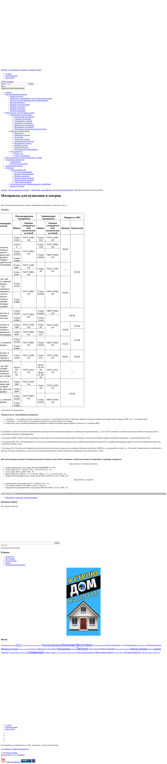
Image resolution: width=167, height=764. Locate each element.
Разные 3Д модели (17, 186)
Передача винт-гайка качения (26, 149)
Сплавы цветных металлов (18, 652)
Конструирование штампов (16, 94)
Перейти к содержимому (10, 70)
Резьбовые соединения (23, 123)
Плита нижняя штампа (122, 649)
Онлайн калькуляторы (14, 166)
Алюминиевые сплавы (8, 645)
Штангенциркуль (132, 652)
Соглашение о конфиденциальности (15, 749)
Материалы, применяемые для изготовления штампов (31, 98)
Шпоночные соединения (24, 125)
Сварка (157, 648)
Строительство (61, 652)
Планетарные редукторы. (24, 141)
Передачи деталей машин (20, 131)
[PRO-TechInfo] (7, 82)
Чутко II (4, 755)
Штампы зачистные (17, 107)
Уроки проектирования (85, 652)
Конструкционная (112, 645)
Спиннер (4, 652)
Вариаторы (19, 133)
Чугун (122, 652)
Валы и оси (19, 154)
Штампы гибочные (17, 109)
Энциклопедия (156, 652)
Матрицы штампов (22, 176)
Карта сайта (10, 78)
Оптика (73, 649)
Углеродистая (70, 652)
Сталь (46, 652)
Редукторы (19, 137)
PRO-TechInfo (12, 753)
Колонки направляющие (24, 174)
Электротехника (146, 652)
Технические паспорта (18, 164)
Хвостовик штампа (104, 652)
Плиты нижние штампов (24, 180)
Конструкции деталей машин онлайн (19, 113)
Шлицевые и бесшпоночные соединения (30, 129)
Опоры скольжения (22, 156)
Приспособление (139, 648)
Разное (150, 649)
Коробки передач (21, 145)
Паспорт (82, 648)
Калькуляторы (10, 561)
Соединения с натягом (23, 121)
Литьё (144, 645)
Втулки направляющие (23, 172)
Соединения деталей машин (21, 115)
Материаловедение (153, 645)
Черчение (116, 652)
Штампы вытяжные (17, 111)
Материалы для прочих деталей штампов (21, 498)
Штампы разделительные (20, 105)
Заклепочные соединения (24, 117)
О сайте (8, 74)
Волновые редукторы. (23, 143)
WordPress (21, 755)
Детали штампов (51, 644)
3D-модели (9, 168)
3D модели (9, 557)
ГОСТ (18, 645)
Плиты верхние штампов (24, 178)
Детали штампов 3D (18, 170)
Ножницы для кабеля (47, 649)
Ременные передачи (22, 135)
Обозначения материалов (15, 565)
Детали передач (16, 151)
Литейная (139, 645)
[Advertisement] (69, 35)
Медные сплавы (23, 649)
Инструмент (84, 644)
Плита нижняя (108, 648)
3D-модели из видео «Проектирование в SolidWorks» (30, 184)
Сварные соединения (23, 119)
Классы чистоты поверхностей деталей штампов (29, 100)
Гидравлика (25, 645)
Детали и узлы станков (35, 645)
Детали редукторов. (22, 139)
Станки (53, 652)
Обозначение (64, 648)
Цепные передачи (21, 147)
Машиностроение (9, 648)
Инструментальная (99, 645)
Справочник (35, 652)
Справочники (15, 162)
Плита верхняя (94, 649)
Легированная (131, 645)
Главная (8, 92)
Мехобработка (32, 649)
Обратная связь (11, 76)
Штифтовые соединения (24, 127)
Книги (8, 563)
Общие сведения (16, 96)
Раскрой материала (17, 102)
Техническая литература (14, 160)
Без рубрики (10, 559)
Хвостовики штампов (23, 182)
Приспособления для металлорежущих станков (23, 158)
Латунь (122, 645)
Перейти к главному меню (31, 70)
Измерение (68, 644)
